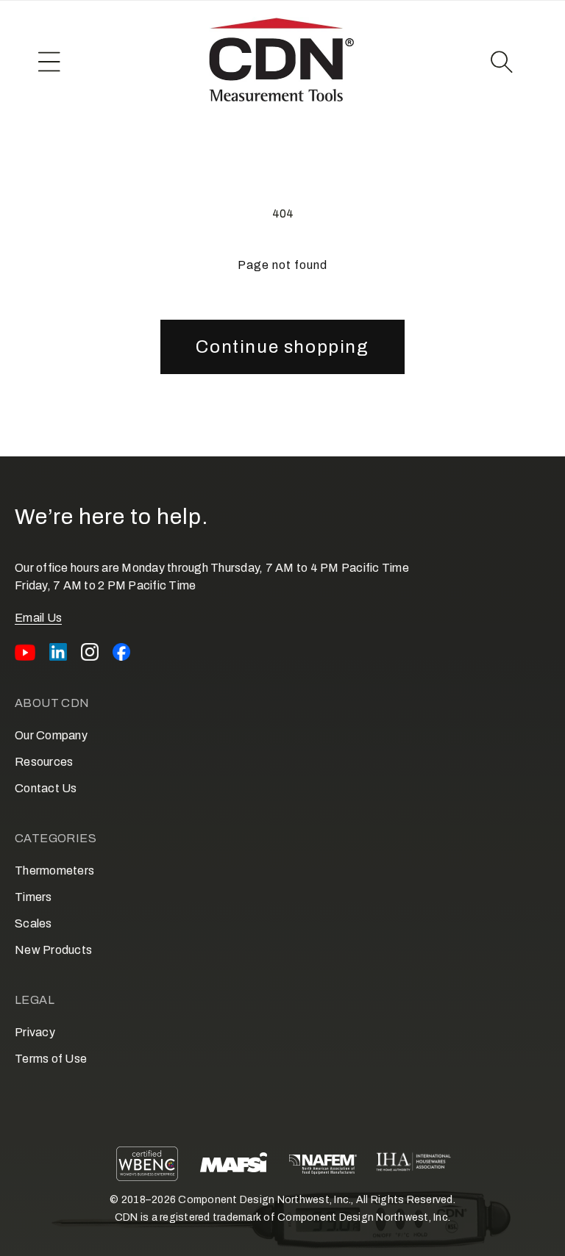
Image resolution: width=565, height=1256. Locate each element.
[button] (49, 61)
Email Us (38, 617)
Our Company (51, 735)
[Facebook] (121, 652)
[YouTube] (25, 652)
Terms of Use (51, 1058)
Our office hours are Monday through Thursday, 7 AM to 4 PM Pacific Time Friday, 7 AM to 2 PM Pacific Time (212, 576)
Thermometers (54, 870)
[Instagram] (89, 652)
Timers (33, 897)
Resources (44, 762)
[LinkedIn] (58, 652)
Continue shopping (282, 346)
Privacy (35, 1032)
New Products (53, 950)
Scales (33, 923)
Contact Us (46, 788)
